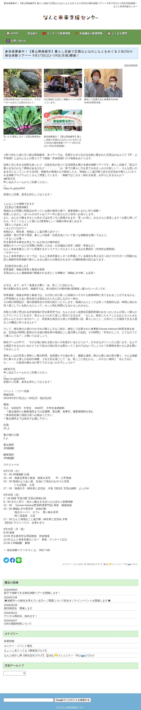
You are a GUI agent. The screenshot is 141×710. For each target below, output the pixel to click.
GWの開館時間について (18, 623)
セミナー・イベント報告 (18, 645)
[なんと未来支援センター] (70, 17)
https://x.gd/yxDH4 (14, 188)
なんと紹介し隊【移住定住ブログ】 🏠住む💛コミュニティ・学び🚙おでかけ (49, 655)
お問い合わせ (18, 40)
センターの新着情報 (58, 33)
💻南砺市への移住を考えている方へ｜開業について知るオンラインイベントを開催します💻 (57, 600)
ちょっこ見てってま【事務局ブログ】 (26, 650)
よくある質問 (119, 33)
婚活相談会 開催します (18, 608)
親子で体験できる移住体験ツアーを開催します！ (32, 592)
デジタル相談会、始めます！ (20, 615)
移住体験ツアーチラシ (20, 550)
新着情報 (9, 641)
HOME (15, 33)
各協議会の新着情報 (91, 33)
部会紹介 (33, 33)
